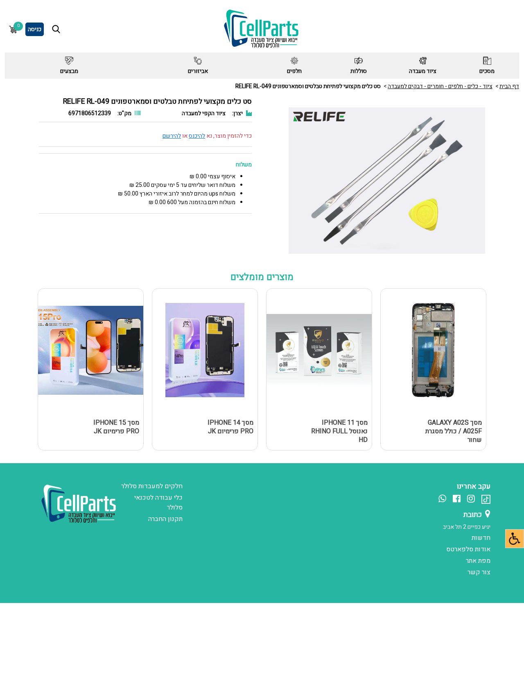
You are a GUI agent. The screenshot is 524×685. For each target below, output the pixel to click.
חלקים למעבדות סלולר (152, 486)
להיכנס (197, 136)
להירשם (172, 136)
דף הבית (509, 86)
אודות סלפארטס (468, 549)
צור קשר (479, 572)
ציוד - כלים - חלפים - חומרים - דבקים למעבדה (440, 86)
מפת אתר (478, 561)
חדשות (481, 538)
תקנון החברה (165, 519)
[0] (13, 29)
